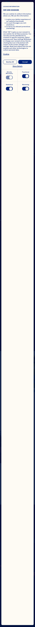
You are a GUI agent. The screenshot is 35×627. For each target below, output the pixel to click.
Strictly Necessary (9, 72)
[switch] (9, 77)
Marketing (25, 84)
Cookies (6, 54)
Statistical (9, 84)
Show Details (17, 66)
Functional (25, 72)
